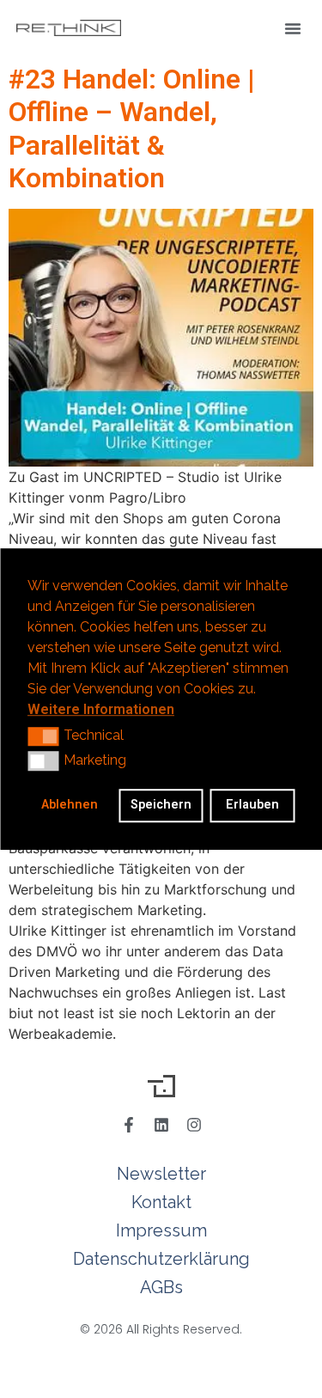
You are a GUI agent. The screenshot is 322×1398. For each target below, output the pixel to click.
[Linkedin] (161, 1124)
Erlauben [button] (252, 805)
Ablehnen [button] (69, 805)
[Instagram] (194, 1124)
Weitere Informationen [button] (100, 709)
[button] (293, 28)
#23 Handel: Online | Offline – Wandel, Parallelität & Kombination (132, 128)
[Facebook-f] (129, 1124)
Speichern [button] (161, 805)
